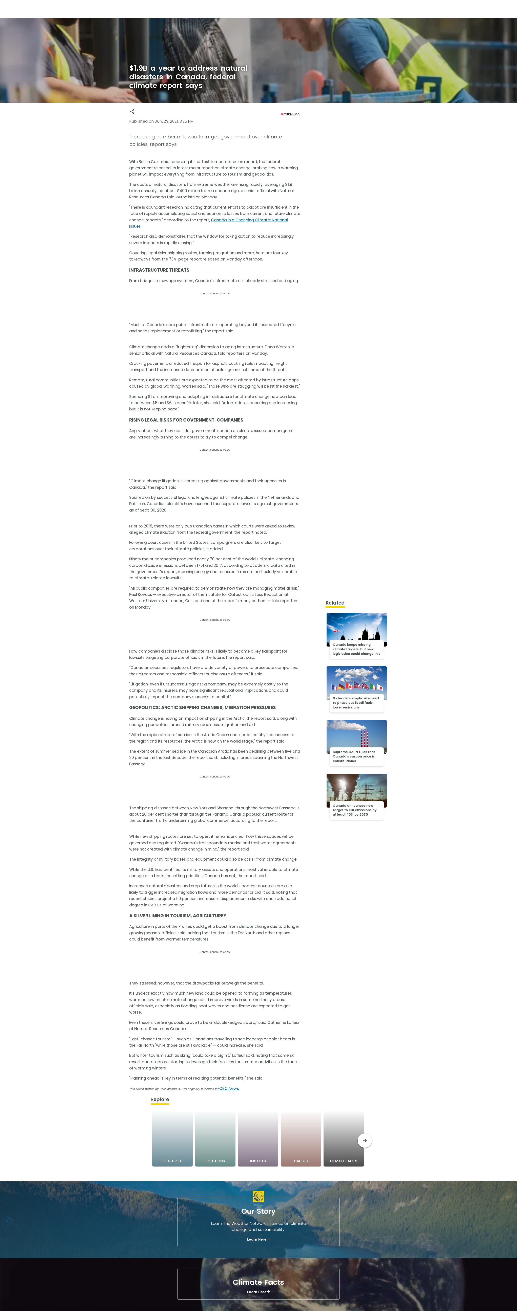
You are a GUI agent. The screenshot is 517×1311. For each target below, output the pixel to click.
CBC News (229, 1088)
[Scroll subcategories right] (365, 1140)
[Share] (132, 111)
